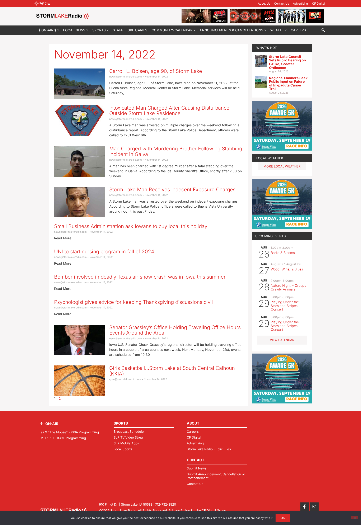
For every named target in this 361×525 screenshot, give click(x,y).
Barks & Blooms (283, 253)
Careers (298, 30)
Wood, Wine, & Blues (287, 269)
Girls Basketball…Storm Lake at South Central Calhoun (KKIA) (172, 371)
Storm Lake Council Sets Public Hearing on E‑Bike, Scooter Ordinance (287, 62)
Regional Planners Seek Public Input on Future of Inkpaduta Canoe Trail (288, 83)
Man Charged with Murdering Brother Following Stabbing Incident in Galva (175, 151)
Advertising (300, 3)
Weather (278, 30)
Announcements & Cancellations (231, 30)
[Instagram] (314, 506)
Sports (99, 30)
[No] (354, 517)
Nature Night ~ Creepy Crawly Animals (288, 287)
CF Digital (318, 3)
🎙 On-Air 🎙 (47, 30)
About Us (264, 3)
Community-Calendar (172, 30)
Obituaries (137, 30)
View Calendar (282, 340)
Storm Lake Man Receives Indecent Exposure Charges (172, 189)
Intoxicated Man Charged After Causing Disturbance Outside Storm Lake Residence (169, 110)
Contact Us (281, 3)
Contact (195, 460)
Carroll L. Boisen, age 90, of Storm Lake (155, 71)
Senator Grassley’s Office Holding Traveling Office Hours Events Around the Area (175, 330)
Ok (283, 518)
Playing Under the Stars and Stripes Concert (285, 305)
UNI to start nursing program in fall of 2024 (104, 252)
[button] (323, 30)
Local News (74, 30)
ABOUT (193, 423)
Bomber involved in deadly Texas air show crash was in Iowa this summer (140, 277)
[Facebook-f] (304, 506)
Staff (118, 30)
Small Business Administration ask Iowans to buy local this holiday (130, 226)
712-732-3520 (165, 504)
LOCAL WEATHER (269, 158)
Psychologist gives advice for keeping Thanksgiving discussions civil (133, 302)
